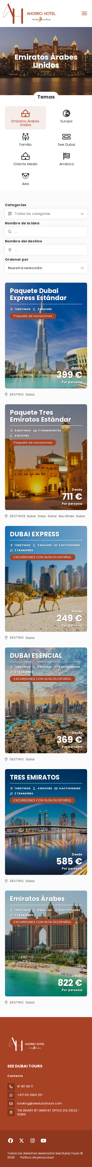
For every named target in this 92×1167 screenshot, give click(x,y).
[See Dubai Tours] (26, 1044)
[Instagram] (32, 1140)
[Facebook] (10, 1140)
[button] (46, 268)
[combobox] (46, 250)
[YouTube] (43, 1140)
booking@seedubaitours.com (39, 1103)
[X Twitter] (21, 1140)
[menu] (84, 13)
